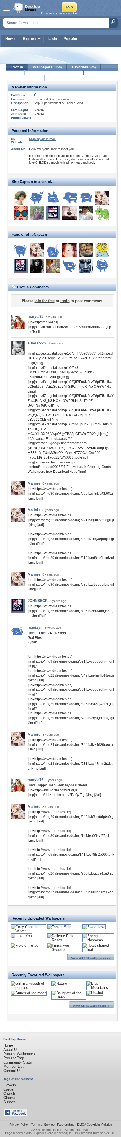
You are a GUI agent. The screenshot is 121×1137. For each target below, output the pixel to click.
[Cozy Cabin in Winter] (28, 931)
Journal (39, 73)
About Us (11, 1049)
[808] (53, 197)
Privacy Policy (19, 1124)
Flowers (9, 1085)
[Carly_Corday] (85, 250)
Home (10, 39)
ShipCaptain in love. (42, 139)
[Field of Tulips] (25, 945)
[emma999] (20, 213)
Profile (17, 67)
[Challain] (69, 197)
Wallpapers (47, 67)
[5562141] (36, 213)
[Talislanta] (85, 265)
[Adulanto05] (85, 213)
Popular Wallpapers (19, 1054)
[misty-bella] (102, 265)
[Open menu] (6, 8)
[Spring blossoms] (98, 940)
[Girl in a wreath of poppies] (31, 988)
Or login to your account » (59, 13)
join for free (44, 301)
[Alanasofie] (36, 265)
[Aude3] (36, 197)
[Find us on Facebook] (15, 1115)
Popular (70, 39)
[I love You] (21, 936)
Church (9, 1093)
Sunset (9, 1102)
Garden (9, 1089)
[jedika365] (69, 265)
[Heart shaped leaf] (98, 950)
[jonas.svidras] (20, 250)
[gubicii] (69, 213)
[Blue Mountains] (100, 988)
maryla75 (35, 317)
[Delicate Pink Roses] (64, 940)
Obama (9, 1098)
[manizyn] (53, 250)
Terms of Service (43, 1124)
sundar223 (37, 343)
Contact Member (25, 78)
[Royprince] (85, 197)
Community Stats (17, 1062)
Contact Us (12, 1071)
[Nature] (59, 983)
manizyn (35, 627)
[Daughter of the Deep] (68, 997)
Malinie (34, 483)
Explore (29, 39)
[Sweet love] (94, 927)
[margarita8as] (20, 197)
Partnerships (66, 1124)
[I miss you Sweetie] (64, 950)
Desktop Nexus (51, 1129)
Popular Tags (14, 1058)
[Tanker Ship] (59, 927)
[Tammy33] (53, 265)
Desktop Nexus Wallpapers (27, 8)
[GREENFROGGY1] (102, 213)
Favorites (84, 67)
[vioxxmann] (102, 250)
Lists (52, 39)
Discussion (69, 73)
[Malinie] (102, 197)
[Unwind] (94, 993)
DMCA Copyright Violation (94, 1124)
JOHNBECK (38, 601)
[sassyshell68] (69, 250)
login (65, 301)
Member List (13, 1066)
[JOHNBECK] (53, 213)
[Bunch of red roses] (29, 993)
